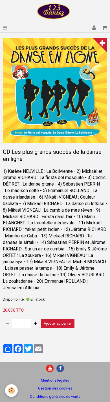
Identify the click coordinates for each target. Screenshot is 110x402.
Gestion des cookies (55, 388)
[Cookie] (11, 390)
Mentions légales (55, 380)
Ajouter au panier (58, 323)
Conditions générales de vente (55, 396)
